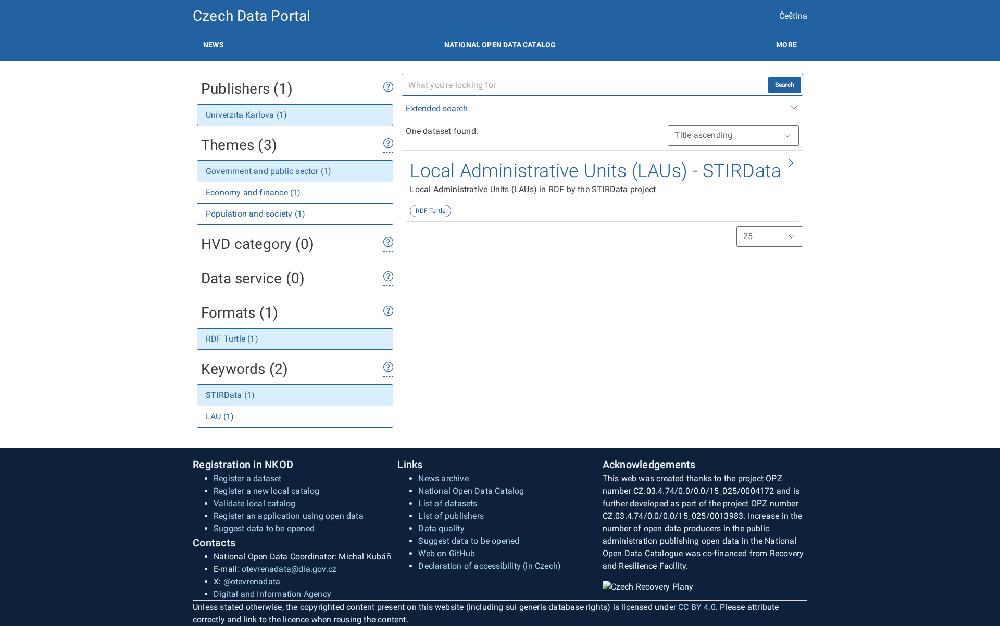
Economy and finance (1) (253, 192)
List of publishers (451, 516)
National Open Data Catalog (471, 491)
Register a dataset (248, 478)
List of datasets (447, 503)
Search (784, 85)
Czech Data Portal (251, 15)
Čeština (793, 16)
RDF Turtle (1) (232, 339)
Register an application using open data (289, 516)
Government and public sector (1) (268, 171)
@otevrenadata (252, 581)
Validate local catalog (254, 503)
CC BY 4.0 (697, 607)
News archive (443, 478)
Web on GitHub (446, 553)
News (213, 45)
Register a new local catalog (267, 491)
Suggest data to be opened (264, 528)
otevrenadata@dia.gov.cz (289, 569)
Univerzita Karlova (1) (246, 115)
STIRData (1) (230, 395)
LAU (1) (220, 416)
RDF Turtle (430, 211)
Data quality (441, 528)
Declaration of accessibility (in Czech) (489, 566)
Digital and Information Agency (272, 594)
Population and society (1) (255, 214)
